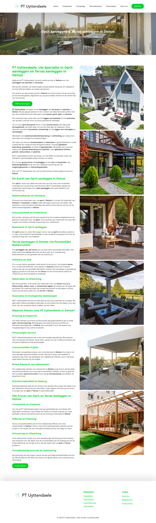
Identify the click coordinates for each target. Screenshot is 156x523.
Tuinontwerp (111, 6)
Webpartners (127, 500)
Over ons (124, 6)
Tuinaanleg (80, 6)
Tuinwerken (67, 6)
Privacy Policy (127, 503)
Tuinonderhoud (95, 6)
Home (55, 6)
